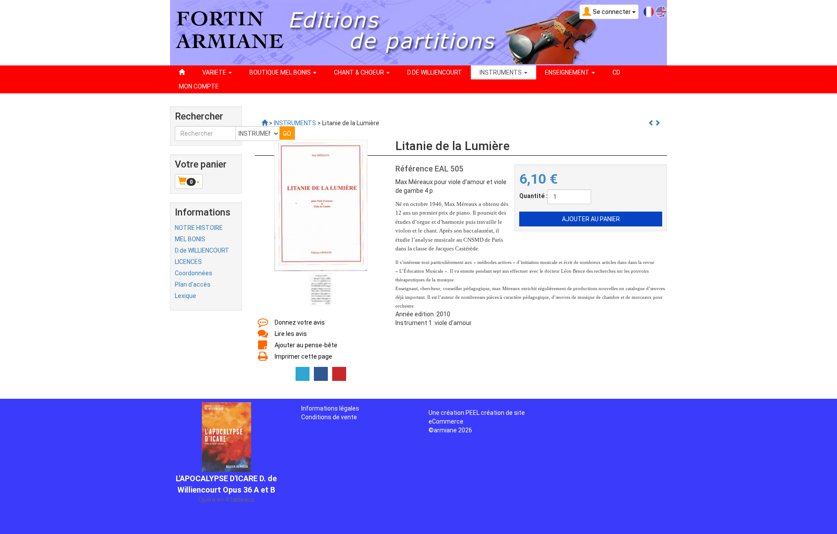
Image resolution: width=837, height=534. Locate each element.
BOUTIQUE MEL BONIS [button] (280, 72)
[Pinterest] (339, 374)
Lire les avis (291, 333)
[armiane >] (265, 123)
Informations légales (330, 408)
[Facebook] (321, 374)
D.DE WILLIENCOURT (434, 72)
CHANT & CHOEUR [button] (359, 72)
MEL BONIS (190, 239)
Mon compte (199, 86)
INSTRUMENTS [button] (501, 72)
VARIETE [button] (215, 72)
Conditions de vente (329, 417)
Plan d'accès (193, 284)
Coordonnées (193, 273)
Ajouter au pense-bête (306, 345)
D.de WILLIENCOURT (202, 250)
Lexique (185, 295)
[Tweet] (303, 374)
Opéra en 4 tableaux (226, 492)
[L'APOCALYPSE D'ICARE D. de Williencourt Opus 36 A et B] (226, 429)
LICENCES (188, 261)
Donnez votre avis (300, 322)
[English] (661, 11)
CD (616, 72)
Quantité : (533, 195)
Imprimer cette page (303, 356)
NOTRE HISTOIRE (199, 227)
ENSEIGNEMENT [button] (568, 72)
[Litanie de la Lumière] (320, 205)
